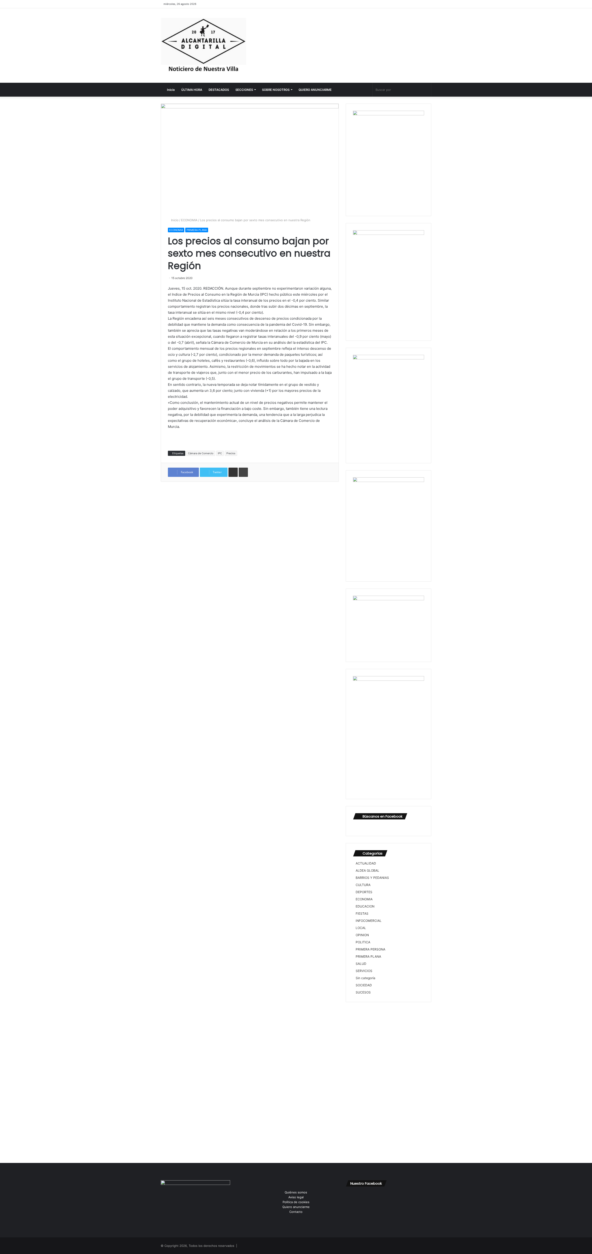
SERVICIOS (364, 971)
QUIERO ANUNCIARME (315, 90)
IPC (220, 453)
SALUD (361, 964)
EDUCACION (365, 906)
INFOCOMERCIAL (369, 921)
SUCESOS (363, 992)
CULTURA (363, 885)
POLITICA (363, 942)
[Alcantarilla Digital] (203, 46)
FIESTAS (362, 913)
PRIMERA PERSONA (370, 949)
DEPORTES (364, 892)
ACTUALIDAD (366, 863)
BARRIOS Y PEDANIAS (372, 878)
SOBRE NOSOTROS (276, 90)
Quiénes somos (296, 1192)
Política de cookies (296, 1202)
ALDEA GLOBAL (367, 870)
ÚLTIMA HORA (191, 90)
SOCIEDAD (364, 985)
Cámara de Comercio (200, 453)
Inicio (170, 90)
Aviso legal (296, 1197)
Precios (230, 453)
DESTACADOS (219, 90)
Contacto (295, 1212)
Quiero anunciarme (296, 1207)
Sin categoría (365, 978)
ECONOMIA (189, 220)
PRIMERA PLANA (197, 230)
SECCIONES (244, 90)
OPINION (362, 935)
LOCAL (361, 928)
